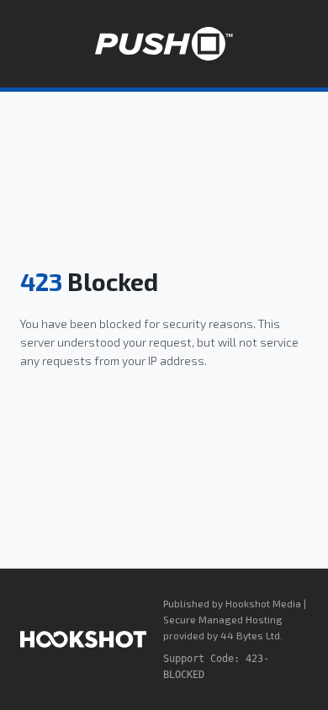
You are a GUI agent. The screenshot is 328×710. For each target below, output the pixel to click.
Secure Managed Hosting (223, 619)
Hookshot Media (263, 603)
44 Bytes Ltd (250, 635)
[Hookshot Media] (83, 639)
